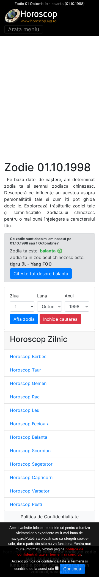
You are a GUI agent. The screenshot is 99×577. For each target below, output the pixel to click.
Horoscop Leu (24, 410)
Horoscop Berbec (28, 356)
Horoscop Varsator (30, 491)
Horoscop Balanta (28, 437)
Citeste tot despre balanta (40, 273)
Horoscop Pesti (26, 504)
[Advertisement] (49, 98)
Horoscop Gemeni (29, 383)
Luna (42, 296)
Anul (69, 296)
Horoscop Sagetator (31, 464)
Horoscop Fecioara (30, 423)
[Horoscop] (31, 16)
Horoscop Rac (25, 396)
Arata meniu (23, 29)
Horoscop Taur (25, 370)
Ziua (14, 296)
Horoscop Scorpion (30, 450)
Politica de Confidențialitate (50, 516)
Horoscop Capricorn (31, 477)
